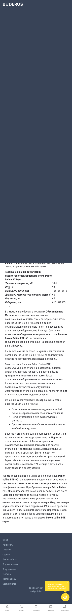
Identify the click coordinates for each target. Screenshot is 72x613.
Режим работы (10, 559)
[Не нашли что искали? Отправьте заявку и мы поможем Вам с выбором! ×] (65, 597)
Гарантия (7, 549)
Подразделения (10, 564)
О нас (5, 539)
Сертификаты (9, 583)
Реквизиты (8, 544)
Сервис (6, 554)
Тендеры (7, 574)
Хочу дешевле (10, 569)
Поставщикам (9, 578)
